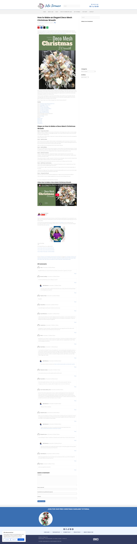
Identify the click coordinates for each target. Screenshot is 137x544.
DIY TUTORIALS (77, 11)
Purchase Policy (56, 532)
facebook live (59, 258)
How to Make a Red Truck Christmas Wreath (45, 248)
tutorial (40, 259)
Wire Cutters (39, 122)
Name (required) (40, 487)
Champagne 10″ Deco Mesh (45, 104)
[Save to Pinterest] (38, 27)
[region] (14, 536)
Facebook (62, 222)
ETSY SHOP (85, 11)
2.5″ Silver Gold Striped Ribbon (45, 108)
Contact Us (64, 538)
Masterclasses (41, 538)
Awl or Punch (39, 120)
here (48, 224)
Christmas (42, 256)
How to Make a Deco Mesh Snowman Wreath (45, 249)
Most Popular (58, 256)
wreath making (65, 259)
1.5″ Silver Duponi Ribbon (44, 107)
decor (47, 258)
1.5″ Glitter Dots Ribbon (44, 109)
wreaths (69, 259)
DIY (49, 258)
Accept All (21, 539)
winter (48, 259)
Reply (75, 273)
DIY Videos (55, 538)
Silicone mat (39, 119)
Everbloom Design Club (43, 537)
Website (39, 496)
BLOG (57, 11)
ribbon (74, 258)
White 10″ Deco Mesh (44, 106)
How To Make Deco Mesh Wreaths (50, 256)
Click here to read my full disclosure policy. (59, 33)
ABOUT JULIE (50, 11)
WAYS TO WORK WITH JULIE (66, 11)
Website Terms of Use (88, 532)
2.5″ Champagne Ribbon (44, 111)
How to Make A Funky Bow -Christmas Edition (45, 251)
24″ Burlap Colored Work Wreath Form (47, 103)
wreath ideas (60, 259)
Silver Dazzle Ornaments (44, 112)
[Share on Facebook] (41, 27)
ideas (72, 258)
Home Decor (66, 258)
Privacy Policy (77, 532)
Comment (39, 474)
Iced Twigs (42, 116)
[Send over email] (47, 27)
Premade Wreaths (48, 538)
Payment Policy (67, 532)
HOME (44, 11)
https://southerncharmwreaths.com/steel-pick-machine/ (64, 364)
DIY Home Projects (53, 258)
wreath (56, 259)
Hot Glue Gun (39, 123)
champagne (69, 256)
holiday (62, 258)
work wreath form (52, 259)
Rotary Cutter (40, 118)
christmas (72, 256)
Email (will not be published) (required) (45, 491)
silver (38, 259)
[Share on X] (44, 27)
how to (70, 258)
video (43, 259)
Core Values (46, 532)
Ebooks (59, 538)
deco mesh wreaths (43, 258)
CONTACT (91, 11)
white (45, 259)
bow (65, 256)
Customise (7, 539)
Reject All (14, 539)
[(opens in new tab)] (95, 539)
